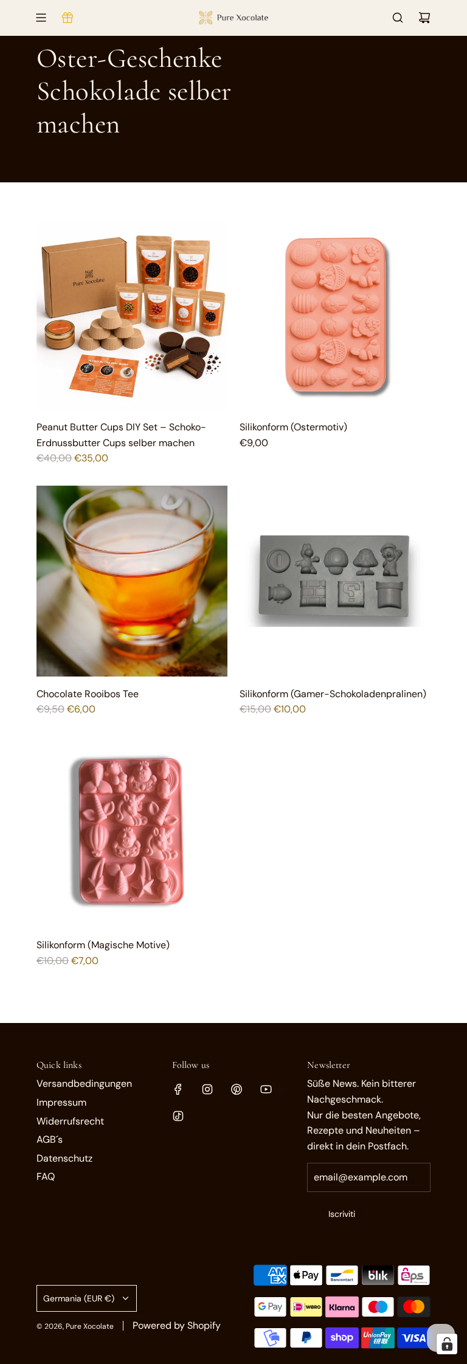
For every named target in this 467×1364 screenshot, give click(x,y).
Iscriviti (341, 1213)
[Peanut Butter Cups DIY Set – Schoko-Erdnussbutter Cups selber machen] (131, 314)
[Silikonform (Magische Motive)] (131, 832)
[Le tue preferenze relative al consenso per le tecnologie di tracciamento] (447, 1344)
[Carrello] (424, 17)
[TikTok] (178, 1116)
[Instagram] (207, 1089)
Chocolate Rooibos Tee (87, 693)
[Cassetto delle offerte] (67, 17)
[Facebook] (178, 1089)
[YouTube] (265, 1089)
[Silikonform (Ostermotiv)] (335, 314)
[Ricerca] (397, 17)
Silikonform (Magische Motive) (103, 945)
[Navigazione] (40, 17)
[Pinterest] (236, 1089)
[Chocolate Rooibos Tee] (131, 581)
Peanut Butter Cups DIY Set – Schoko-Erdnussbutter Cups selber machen (121, 435)
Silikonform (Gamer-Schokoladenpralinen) (333, 693)
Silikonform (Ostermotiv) (293, 427)
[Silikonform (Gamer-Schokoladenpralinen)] (335, 581)
